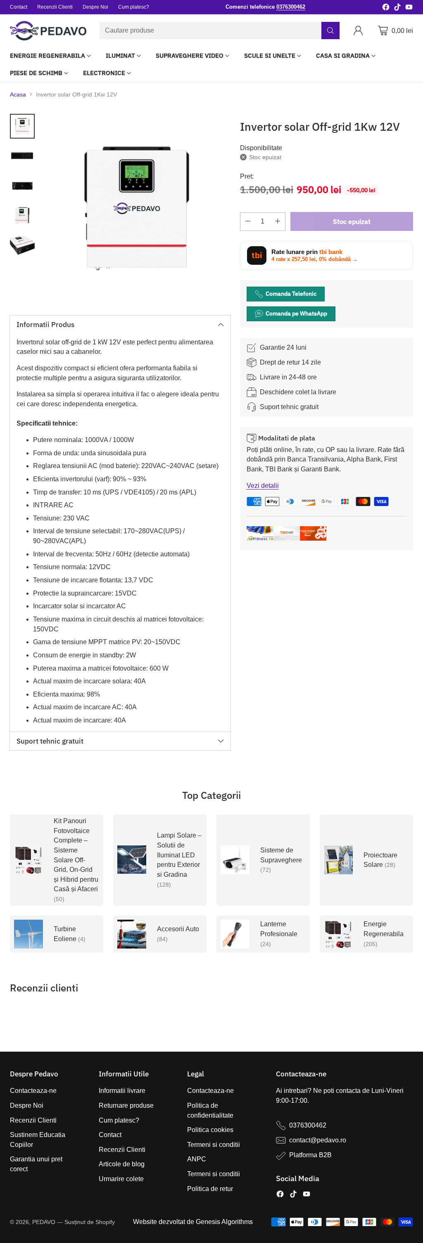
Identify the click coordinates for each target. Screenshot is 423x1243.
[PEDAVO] (48, 30)
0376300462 (307, 1125)
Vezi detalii (263, 485)
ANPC (196, 1159)
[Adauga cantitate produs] (277, 222)
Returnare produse (126, 1105)
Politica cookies (210, 1129)
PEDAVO (43, 1222)
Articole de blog (122, 1164)
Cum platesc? (119, 1120)
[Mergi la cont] (360, 30)
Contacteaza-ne (33, 1090)
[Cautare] (330, 30)
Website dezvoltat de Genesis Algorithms (193, 1221)
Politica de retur (210, 1188)
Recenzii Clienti (33, 1120)
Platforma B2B (310, 1154)
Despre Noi (26, 1105)
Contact (110, 1134)
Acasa (18, 94)
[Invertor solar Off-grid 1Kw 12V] (137, 207)
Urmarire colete (121, 1178)
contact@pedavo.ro (317, 1140)
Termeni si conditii (213, 1144)
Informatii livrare (122, 1090)
